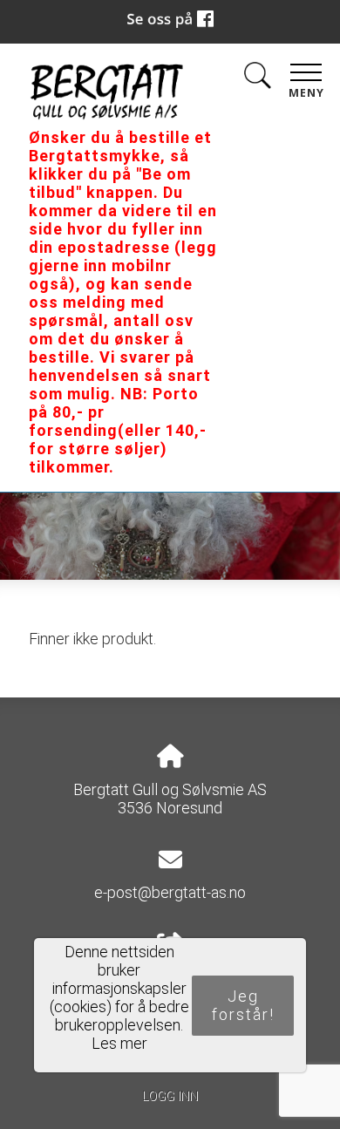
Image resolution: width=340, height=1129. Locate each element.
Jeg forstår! (243, 1005)
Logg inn (170, 1096)
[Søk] (257, 79)
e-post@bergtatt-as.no (170, 892)
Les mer (119, 1043)
